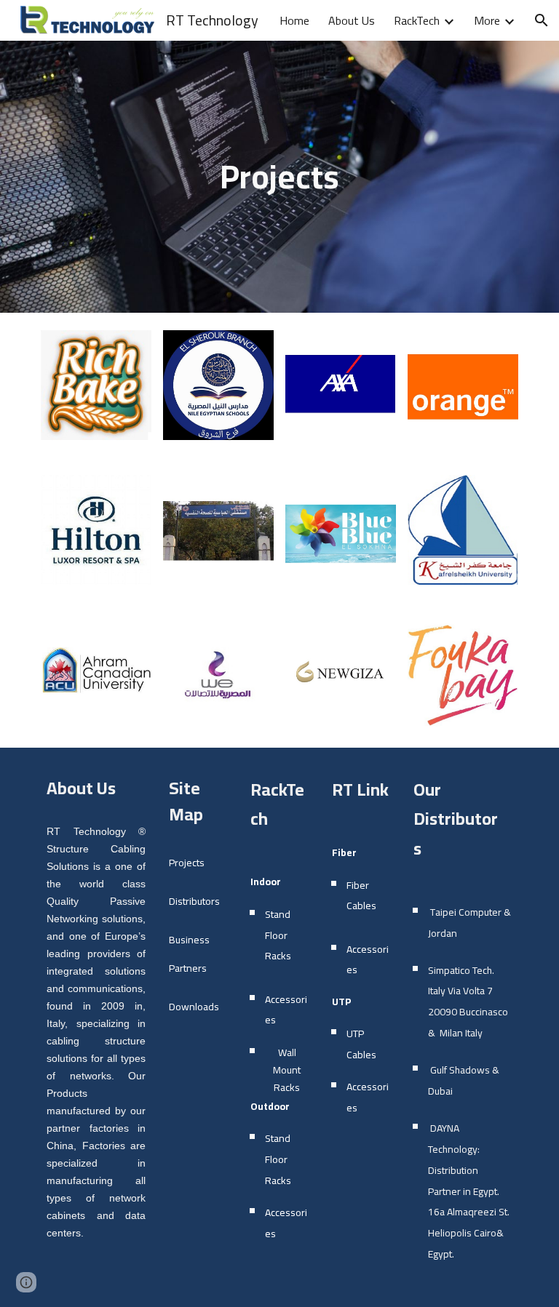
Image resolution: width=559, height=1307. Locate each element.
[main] (279, 177)
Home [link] (294, 20)
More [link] (487, 20)
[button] (541, 20)
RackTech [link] (417, 20)
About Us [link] (351, 20)
